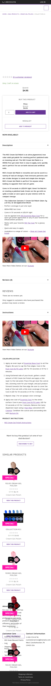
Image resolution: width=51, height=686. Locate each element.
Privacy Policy (25, 680)
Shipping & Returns (25, 674)
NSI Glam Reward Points (14, 640)
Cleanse (9, 411)
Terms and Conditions (12, 655)
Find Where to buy (25, 444)
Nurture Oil (14, 413)
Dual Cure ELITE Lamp (14, 369)
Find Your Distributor (12, 637)
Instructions (7, 312)
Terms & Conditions (25, 677)
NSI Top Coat (29, 223)
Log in (42, 2)
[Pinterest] (32, 665)
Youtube (30, 266)
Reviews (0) (7, 280)
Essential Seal (26, 400)
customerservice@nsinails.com (38, 640)
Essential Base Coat (32, 363)
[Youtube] (25, 665)
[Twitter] (19, 665)
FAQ (6, 643)
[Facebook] (12, 665)
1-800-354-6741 (10, 2)
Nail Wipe (28, 408)
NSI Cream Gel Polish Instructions (17, 423)
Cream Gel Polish (26, 14)
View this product (13, 500)
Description (7, 145)
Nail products (13, 14)
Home (4, 14)
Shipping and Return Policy (12, 648)
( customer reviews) (22, 77)
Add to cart (30, 112)
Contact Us (8, 652)
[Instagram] (38, 665)
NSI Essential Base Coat (30, 216)
